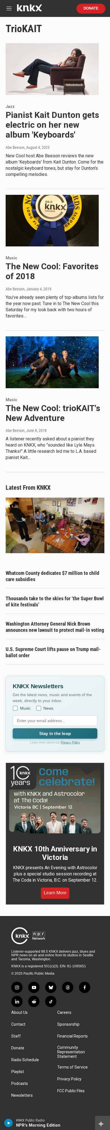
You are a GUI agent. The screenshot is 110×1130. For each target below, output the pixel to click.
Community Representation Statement (71, 1052)
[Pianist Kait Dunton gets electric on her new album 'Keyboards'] (52, 69)
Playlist (17, 1072)
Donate (90, 8)
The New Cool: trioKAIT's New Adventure (53, 413)
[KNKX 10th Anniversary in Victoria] (55, 800)
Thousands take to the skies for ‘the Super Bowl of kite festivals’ (55, 601)
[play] (8, 1123)
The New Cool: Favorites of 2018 (52, 271)
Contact (18, 1024)
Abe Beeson (15, 147)
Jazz (10, 106)
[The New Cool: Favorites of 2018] (52, 221)
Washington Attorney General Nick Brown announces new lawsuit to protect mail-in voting (55, 627)
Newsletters (22, 1095)
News (48, 708)
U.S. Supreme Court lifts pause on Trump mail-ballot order (53, 652)
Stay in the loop (55, 733)
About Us (19, 1012)
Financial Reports (72, 1036)
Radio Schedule (25, 1060)
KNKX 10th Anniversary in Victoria (55, 853)
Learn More (55, 892)
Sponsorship (68, 1024)
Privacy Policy (70, 742)
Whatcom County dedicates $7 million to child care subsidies (52, 576)
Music (11, 258)
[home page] (29, 10)
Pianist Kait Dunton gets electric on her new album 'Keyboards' (52, 125)
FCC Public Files (71, 1091)
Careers (64, 1012)
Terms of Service (72, 1067)
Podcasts (19, 1084)
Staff (16, 1036)
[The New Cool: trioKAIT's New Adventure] (52, 362)
